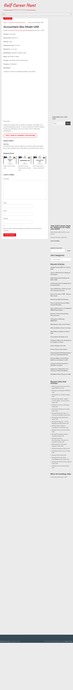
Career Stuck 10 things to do (59, 337)
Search (69, 250)
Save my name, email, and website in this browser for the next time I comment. (22, 229)
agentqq (29, 30)
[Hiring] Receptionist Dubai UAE (61, 448)
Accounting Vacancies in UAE (58, 477)
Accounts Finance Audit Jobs (17, 22)
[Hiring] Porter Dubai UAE (59, 455)
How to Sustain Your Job (58, 345)
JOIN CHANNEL (55, 241)
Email (4, 210)
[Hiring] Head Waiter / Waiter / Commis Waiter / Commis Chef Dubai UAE (60, 400)
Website (5, 218)
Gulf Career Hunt (5, 641)
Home (5, 22)
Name (5, 203)
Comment (6, 178)
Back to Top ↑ (69, 641)
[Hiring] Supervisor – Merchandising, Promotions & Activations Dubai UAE (60, 440)
